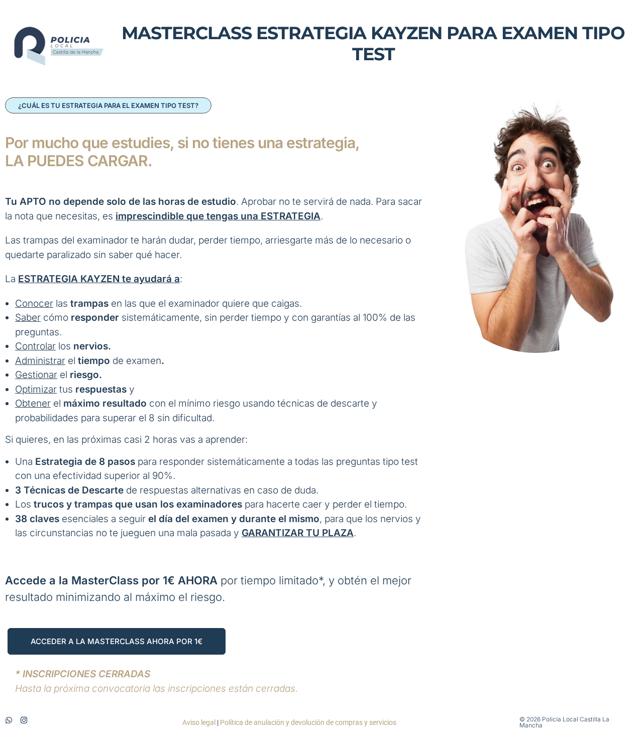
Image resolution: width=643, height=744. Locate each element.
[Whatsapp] (9, 720)
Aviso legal (199, 722)
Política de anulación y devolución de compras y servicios (308, 722)
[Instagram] (24, 720)
